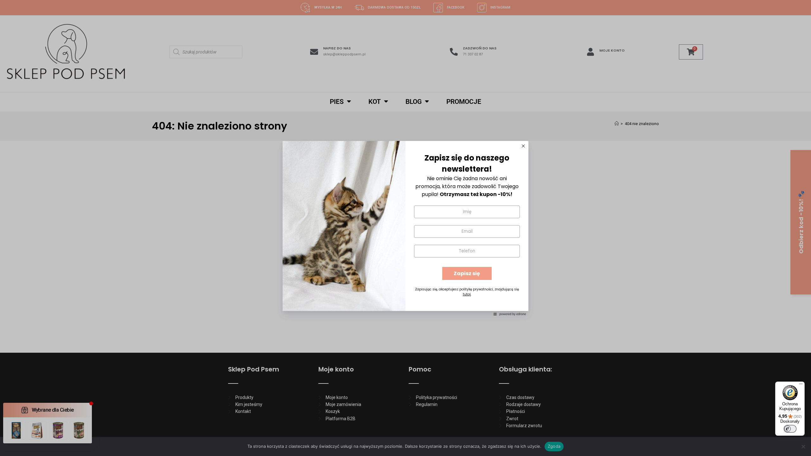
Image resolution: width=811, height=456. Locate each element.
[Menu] (801, 385)
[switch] (790, 429)
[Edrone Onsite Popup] (405, 228)
